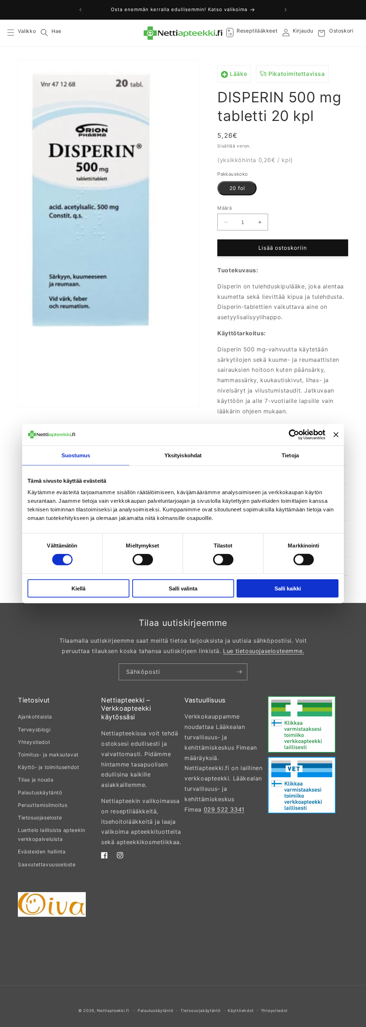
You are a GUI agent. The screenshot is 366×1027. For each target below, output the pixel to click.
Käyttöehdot (241, 1010)
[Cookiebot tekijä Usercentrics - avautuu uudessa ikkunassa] (294, 434)
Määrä (224, 208)
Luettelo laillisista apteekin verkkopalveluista (51, 834)
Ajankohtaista (35, 717)
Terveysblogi (34, 729)
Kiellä (78, 588)
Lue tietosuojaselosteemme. (263, 650)
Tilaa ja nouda (35, 780)
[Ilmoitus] (285, 10)
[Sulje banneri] (335, 434)
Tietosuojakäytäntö (200, 1010)
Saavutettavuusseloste (47, 864)
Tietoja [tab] (290, 455)
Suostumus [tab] (75, 455)
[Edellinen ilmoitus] (80, 10)
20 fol (237, 188)
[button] (15, 33)
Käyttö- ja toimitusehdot (48, 767)
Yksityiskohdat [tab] (183, 455)
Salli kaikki (287, 588)
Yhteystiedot (34, 742)
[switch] (143, 559)
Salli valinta (183, 588)
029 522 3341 (224, 809)
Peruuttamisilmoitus (42, 805)
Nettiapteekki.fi (113, 1010)
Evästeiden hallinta (41, 851)
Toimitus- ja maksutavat (48, 754)
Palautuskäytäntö (40, 792)
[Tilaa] (239, 671)
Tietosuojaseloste (40, 817)
